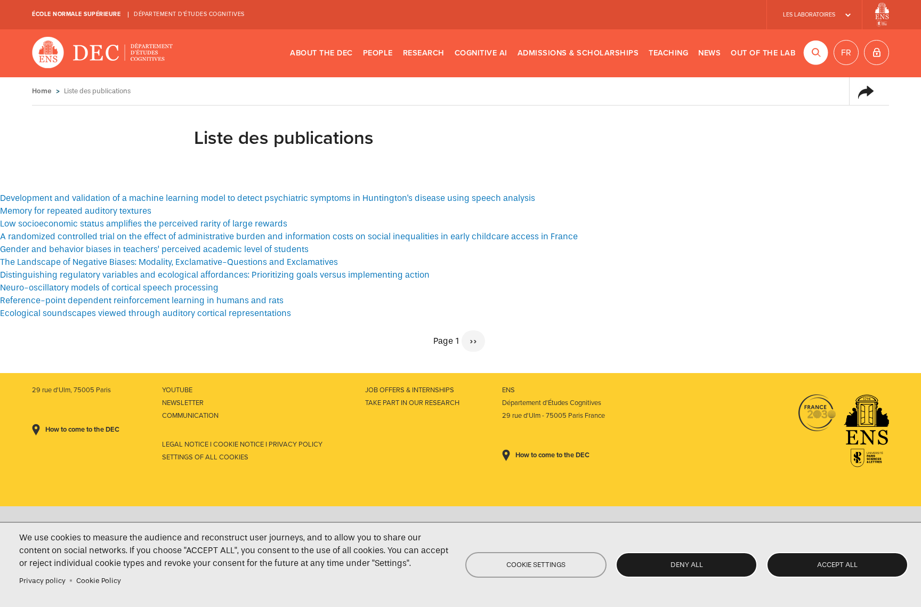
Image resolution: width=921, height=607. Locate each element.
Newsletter (183, 403)
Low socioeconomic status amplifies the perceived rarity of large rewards (143, 223)
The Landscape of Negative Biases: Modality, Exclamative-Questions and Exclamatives (169, 262)
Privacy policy (42, 580)
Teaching (668, 53)
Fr (846, 52)
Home (42, 91)
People (378, 53)
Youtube (177, 390)
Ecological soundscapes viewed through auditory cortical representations (145, 313)
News (709, 53)
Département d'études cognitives (189, 14)
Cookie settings (535, 564)
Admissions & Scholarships (578, 53)
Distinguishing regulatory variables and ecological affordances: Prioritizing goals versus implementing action (215, 275)
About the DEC (321, 53)
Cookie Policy (98, 580)
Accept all (837, 564)
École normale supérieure (76, 14)
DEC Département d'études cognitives (102, 53)
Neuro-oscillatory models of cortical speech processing (109, 287)
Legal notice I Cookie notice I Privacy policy (242, 444)
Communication (190, 415)
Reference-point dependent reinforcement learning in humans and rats (142, 300)
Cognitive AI (481, 53)
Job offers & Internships (409, 390)
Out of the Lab (763, 53)
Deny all (686, 564)
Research (424, 53)
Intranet (876, 52)
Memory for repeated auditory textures (75, 211)
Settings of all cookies (205, 457)
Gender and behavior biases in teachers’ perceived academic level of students (154, 249)
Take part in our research (412, 403)
